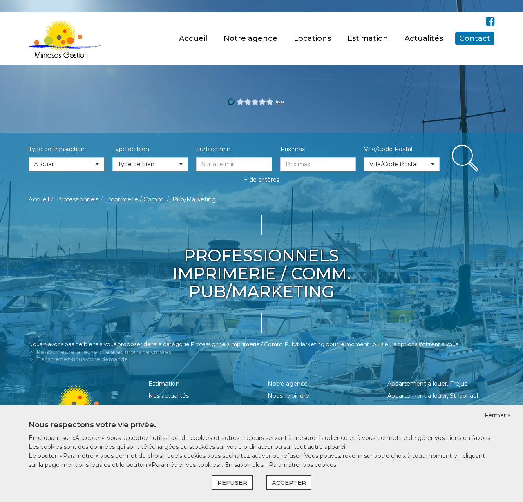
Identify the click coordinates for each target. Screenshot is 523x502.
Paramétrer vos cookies (302, 465)
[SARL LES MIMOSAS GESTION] (65, 38)
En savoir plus (245, 465)
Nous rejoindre (288, 395)
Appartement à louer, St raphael (432, 395)
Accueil (193, 38)
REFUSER (232, 482)
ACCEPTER (289, 482)
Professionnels (77, 199)
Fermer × (498, 415)
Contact (474, 38)
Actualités (424, 38)
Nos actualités (168, 395)
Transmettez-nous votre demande (82, 359)
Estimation (367, 38)
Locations (312, 38)
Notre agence (250, 38)
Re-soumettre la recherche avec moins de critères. (104, 351)
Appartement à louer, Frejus (427, 383)
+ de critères (261, 179)
